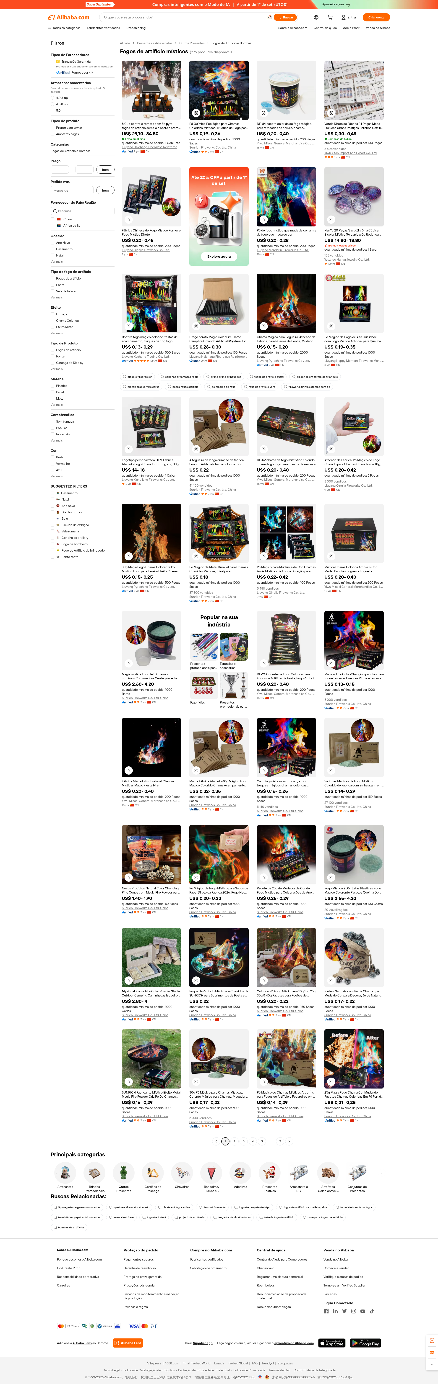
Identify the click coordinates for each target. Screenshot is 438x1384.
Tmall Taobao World (196, 1363)
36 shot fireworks (214, 1207)
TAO (255, 1363)
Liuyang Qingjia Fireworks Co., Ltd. (146, 250)
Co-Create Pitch (68, 1268)
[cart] (331, 18)
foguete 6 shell (156, 1217)
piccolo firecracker (140, 376)
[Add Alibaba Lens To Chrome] (128, 1343)
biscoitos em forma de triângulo (317, 376)
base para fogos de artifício (325, 1217)
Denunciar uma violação (274, 1307)
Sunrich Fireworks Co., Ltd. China (212, 147)
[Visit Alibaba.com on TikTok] (372, 1311)
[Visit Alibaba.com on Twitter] (344, 1311)
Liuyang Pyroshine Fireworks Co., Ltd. (283, 360)
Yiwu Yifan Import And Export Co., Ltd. (350, 153)
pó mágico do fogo (223, 386)
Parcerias (330, 1294)
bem (105, 170)
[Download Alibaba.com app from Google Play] (365, 1343)
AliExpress (154, 1363)
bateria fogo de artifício (279, 1217)
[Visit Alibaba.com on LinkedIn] (335, 1311)
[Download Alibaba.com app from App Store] (332, 1343)
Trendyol (267, 1363)
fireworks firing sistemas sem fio (309, 386)
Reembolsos (266, 1285)
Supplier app (203, 1343)
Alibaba (125, 43)
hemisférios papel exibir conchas (79, 1217)
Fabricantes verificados (206, 1259)
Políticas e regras (136, 1307)
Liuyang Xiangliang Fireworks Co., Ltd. (148, 479)
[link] (432, 1341)
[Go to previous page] (216, 1141)
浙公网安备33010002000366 (293, 1377)
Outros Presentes (192, 43)
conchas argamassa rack (181, 376)
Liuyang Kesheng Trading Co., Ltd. (145, 356)
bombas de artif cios (71, 1227)
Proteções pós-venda (139, 1285)
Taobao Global (238, 1363)
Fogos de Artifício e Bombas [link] (231, 43)
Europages (285, 1363)
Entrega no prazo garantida (143, 1277)
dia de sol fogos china (176, 1207)
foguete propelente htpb (254, 1207)
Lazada (219, 1363)
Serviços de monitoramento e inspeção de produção (151, 1296)
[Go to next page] (289, 1141)
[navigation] (83, 592)
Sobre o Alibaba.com (72, 1250)
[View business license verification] (260, 1377)
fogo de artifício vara (262, 386)
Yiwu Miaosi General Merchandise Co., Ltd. (286, 143)
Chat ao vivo (265, 1268)
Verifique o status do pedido (343, 1277)
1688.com (172, 1363)
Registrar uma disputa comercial (280, 1277)
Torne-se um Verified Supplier (344, 1285)
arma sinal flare (124, 1217)
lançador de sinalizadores (234, 1217)
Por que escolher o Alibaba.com (79, 1259)
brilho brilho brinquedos (226, 376)
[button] (269, 17)
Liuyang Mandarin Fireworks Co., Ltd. (283, 250)
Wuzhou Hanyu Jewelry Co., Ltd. (347, 259)
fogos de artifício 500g (269, 376)
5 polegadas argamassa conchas (79, 1207)
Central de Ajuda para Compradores (282, 1259)
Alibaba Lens (82, 1343)
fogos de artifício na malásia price (305, 1207)
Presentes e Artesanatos (154, 43)
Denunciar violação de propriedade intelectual (281, 1296)
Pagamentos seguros (139, 1259)
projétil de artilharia (192, 1217)
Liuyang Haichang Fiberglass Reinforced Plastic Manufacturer (151, 147)
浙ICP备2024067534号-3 (335, 1377)
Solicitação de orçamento (208, 1268)
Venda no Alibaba (335, 1259)
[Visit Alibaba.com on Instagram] (353, 1311)
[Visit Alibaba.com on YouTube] (362, 1311)
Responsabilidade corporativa (78, 1277)
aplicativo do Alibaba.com (294, 1343)
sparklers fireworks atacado (131, 1207)
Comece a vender (336, 1268)
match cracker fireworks (143, 386)
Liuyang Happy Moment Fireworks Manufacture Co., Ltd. (354, 360)
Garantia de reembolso (140, 1268)
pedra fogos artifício (185, 386)
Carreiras (63, 1285)
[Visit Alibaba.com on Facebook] (326, 1311)
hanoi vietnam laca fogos (356, 1207)
